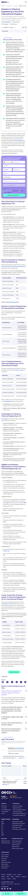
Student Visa (6, 551)
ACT (2, 831)
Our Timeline (4, 807)
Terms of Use (17, 884)
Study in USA (4, 858)
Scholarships (4, 418)
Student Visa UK (15, 846)
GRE (2, 833)
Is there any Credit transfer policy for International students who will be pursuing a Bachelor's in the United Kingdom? (12, 710)
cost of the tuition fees (17, 370)
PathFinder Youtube (5, 841)
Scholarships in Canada (17, 825)
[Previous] (23, 763)
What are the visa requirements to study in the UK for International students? (11, 730)
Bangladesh (9, 874)
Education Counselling (17, 806)
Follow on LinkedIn (14, 753)
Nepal (8, 876)
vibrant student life (17, 140)
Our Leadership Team (6, 809)
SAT (2, 827)
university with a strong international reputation (13, 266)
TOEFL (25, 502)
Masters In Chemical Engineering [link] (23, 5)
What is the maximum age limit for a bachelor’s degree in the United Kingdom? (11, 692)
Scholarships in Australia (17, 821)
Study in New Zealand (6, 862)
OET (2, 829)
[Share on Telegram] (16, 682)
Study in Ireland (4, 864)
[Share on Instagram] (25, 682)
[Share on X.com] (12, 682)
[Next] (25, 763)
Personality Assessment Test (19, 815)
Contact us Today (13, 672)
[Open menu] (26, 2)
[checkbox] (3, 191)
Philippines (17, 876)
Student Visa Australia (16, 841)
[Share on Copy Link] (21, 682)
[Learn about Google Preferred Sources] (15, 27)
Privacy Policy (15, 190)
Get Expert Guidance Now (13, 195)
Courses (15, 5)
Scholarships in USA (16, 827)
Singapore (24, 876)
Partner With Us (4, 811)
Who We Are (4, 806)
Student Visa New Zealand (17, 848)
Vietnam (14, 878)
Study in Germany (5, 866)
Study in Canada (4, 856)
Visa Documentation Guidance (19, 809)
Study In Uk (9, 5)
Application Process (17, 807)
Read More (22, 758)
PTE (2, 825)
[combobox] (7, 169)
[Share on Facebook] (7, 682)
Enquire (21, 893)
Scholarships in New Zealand (18, 823)
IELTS (8, 502)
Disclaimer (3, 884)
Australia (3, 874)
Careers (3, 813)
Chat (8, 893)
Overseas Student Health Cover (19, 813)
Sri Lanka (3, 878)
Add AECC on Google (8, 27)
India (15, 874)
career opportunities (6, 603)
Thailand (9, 878)
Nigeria (12, 876)
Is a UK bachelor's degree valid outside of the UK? (12, 718)
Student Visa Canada (16, 842)
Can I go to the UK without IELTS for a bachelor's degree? (12, 724)
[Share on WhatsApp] (2, 682)
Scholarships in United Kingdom (19, 829)
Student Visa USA (15, 844)
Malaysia (3, 876)
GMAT (2, 834)
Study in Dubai (4, 868)
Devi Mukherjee (6, 22)
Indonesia (19, 874)
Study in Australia (5, 854)
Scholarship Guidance (17, 811)
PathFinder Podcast (5, 842)
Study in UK (4, 676)
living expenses (7, 401)
